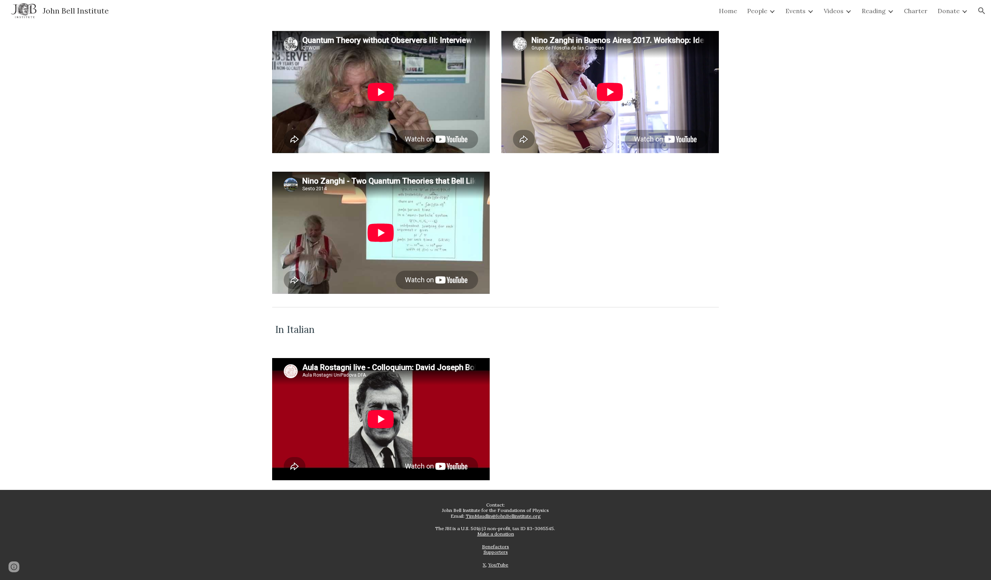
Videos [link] (834, 11)
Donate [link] (949, 11)
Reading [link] (874, 11)
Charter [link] (916, 11)
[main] (495, 329)
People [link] (757, 11)
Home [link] (728, 11)
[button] (981, 11)
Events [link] (795, 11)
